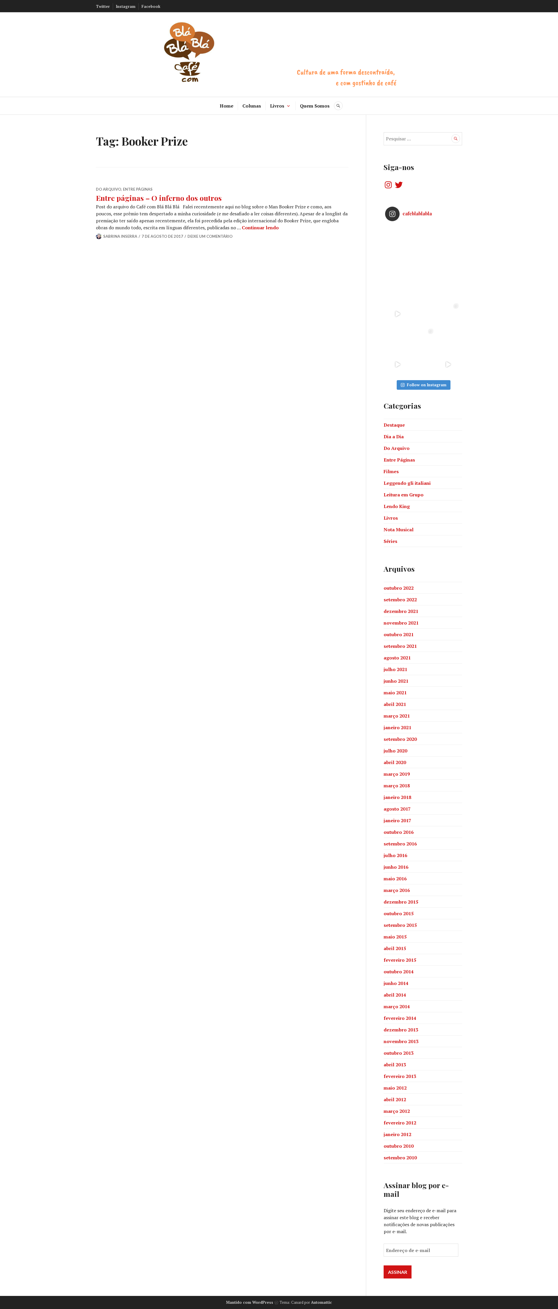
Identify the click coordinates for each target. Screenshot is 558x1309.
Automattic (321, 1302)
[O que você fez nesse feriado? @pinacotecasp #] (448, 364)
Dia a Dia (394, 436)
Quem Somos (315, 106)
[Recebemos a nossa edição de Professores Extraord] (398, 339)
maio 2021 (395, 692)
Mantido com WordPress (249, 1302)
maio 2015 (395, 937)
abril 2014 (395, 995)
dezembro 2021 (401, 611)
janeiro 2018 (397, 797)
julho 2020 (395, 751)
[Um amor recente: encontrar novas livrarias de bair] (448, 314)
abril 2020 (395, 762)
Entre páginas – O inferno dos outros (159, 198)
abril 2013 (395, 1064)
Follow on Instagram (426, 384)
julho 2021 (395, 669)
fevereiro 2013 (400, 1076)
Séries (390, 541)
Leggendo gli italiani (407, 483)
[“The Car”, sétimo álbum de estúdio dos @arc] (448, 238)
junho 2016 (396, 867)
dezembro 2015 (401, 902)
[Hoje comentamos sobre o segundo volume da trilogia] (398, 238)
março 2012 (397, 1111)
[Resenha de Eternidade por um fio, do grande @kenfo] (423, 263)
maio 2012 (395, 1088)
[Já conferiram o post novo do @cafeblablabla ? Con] (423, 289)
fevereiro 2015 (400, 960)
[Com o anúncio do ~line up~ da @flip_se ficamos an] (398, 364)
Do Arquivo (108, 189)
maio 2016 (395, 878)
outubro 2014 (399, 971)
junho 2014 (396, 983)
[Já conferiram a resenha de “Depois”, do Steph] (448, 339)
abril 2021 (395, 704)
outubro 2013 (399, 1053)
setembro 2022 (400, 599)
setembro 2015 (400, 925)
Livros (277, 106)
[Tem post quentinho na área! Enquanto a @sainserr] (448, 263)
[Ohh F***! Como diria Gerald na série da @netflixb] (423, 314)
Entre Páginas (138, 189)
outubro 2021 (399, 634)
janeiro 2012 (397, 1134)
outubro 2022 (399, 588)
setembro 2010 (400, 1157)
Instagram (125, 6)
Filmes (391, 471)
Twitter (103, 6)
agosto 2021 (397, 657)
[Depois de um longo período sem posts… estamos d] (448, 289)
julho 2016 (395, 855)
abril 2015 (395, 948)
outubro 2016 (399, 832)
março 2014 (397, 1006)
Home (226, 106)
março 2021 (397, 716)
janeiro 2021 (397, 727)
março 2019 (397, 774)
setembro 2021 (400, 646)
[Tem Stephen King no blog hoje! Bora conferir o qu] (398, 263)
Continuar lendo (260, 227)
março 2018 (397, 785)
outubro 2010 (399, 1146)
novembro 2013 (401, 1041)
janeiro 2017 (397, 820)
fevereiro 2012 (400, 1123)
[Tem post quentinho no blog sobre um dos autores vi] (423, 238)
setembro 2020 (400, 739)
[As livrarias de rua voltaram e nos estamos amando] (423, 339)
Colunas (251, 106)
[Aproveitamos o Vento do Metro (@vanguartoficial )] (398, 314)
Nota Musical (399, 529)
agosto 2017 (397, 809)
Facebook (151, 6)
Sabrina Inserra (120, 236)
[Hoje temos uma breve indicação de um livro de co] (398, 289)
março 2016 (397, 890)
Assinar (397, 1272)
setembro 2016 (400, 844)
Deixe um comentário (210, 236)
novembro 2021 (401, 623)
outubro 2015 (399, 913)
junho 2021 (396, 681)
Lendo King (397, 506)
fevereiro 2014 (400, 1018)
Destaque (394, 425)
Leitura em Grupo (403, 494)
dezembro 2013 (401, 1030)
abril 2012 (395, 1099)
